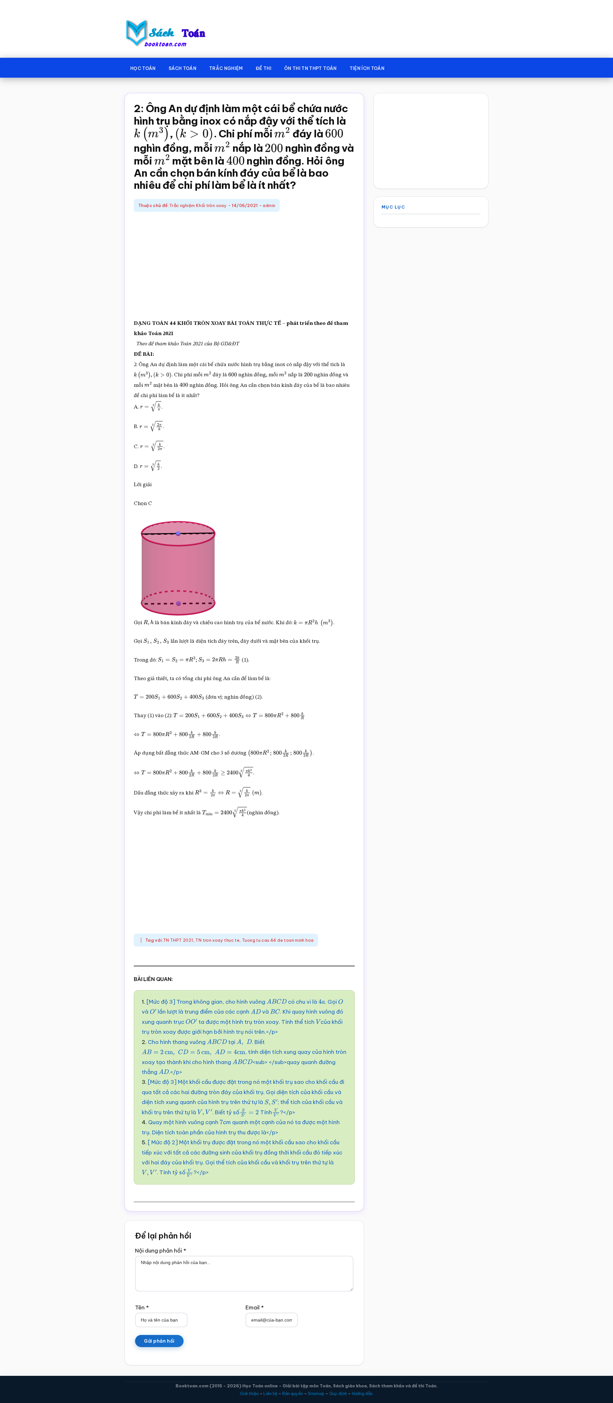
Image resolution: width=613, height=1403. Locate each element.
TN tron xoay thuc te (217, 940)
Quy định (338, 1393)
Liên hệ (270, 1393)
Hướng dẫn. (363, 1393)
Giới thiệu (249, 1393)
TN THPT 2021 (178, 940)
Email (255, 1307)
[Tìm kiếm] (400, 67)
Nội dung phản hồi (160, 1250)
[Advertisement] (244, 266)
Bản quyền (292, 1393)
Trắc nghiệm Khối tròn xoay (198, 205)
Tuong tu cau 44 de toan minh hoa (278, 940)
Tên (142, 1307)
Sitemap (316, 1393)
